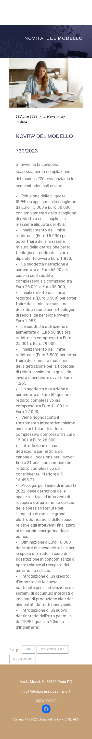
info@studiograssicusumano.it (46, 691)
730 (28, 649)
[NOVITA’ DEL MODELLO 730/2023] (46, 83)
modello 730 (22, 659)
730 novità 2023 (52, 649)
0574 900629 (46, 701)
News (51, 116)
